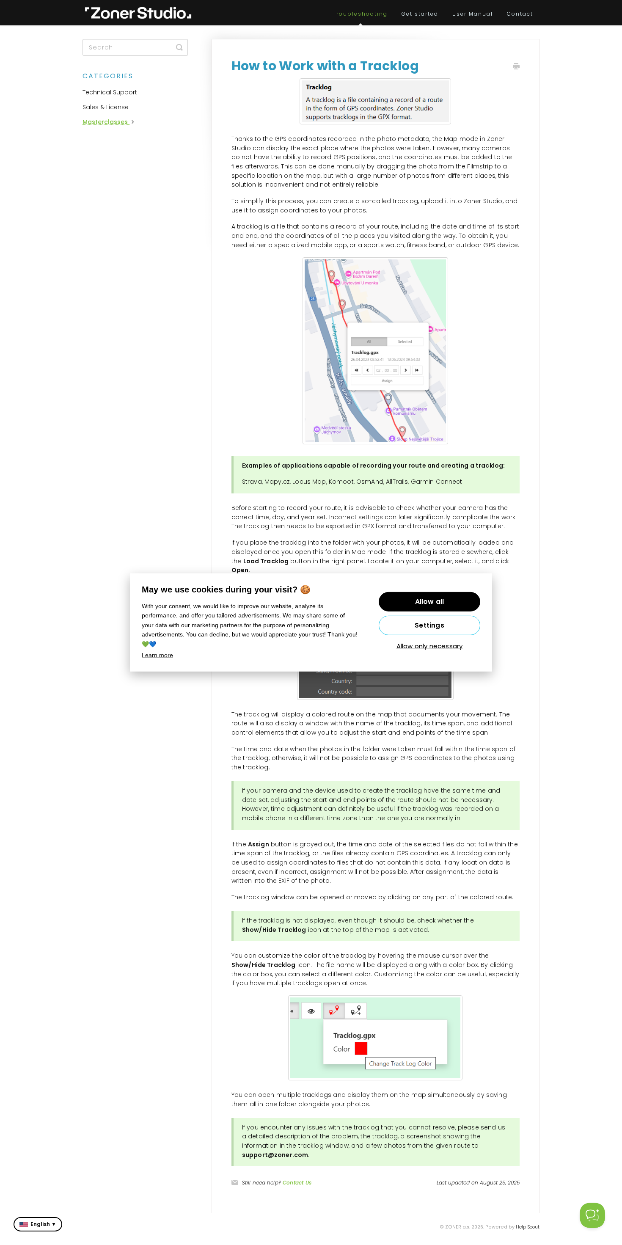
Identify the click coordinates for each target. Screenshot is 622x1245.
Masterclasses (106, 122)
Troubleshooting (360, 13)
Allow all (429, 601)
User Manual (472, 13)
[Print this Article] (516, 67)
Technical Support (110, 92)
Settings (429, 625)
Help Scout (527, 1227)
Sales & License (106, 107)
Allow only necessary (429, 646)
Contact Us (297, 1182)
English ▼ (43, 1224)
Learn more (157, 655)
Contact (520, 13)
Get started (420, 13)
